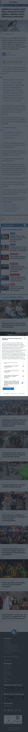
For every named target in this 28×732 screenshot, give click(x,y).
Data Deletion (6, 393)
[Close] (25, 338)
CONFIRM (8, 388)
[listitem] (14, 363)
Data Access (14, 393)
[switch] (23, 366)
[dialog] (14, 366)
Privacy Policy (22, 393)
